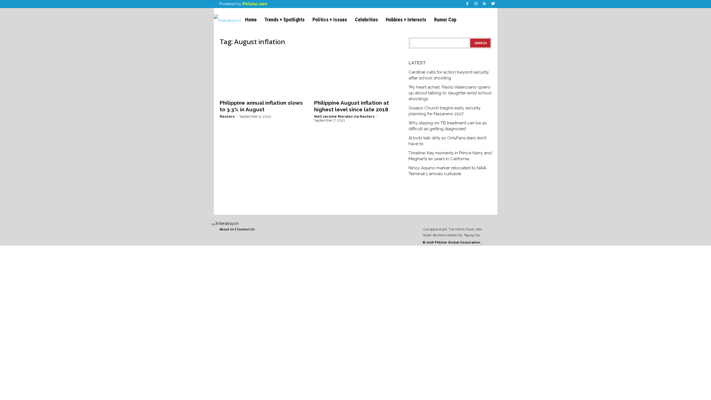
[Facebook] (467, 4)
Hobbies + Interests (406, 19)
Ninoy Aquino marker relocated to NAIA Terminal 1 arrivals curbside (447, 170)
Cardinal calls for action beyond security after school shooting (449, 75)
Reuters (227, 116)
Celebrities (366, 19)
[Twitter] (493, 4)
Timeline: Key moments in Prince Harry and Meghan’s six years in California (450, 155)
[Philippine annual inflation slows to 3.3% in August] (261, 74)
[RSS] (484, 4)
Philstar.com (254, 4)
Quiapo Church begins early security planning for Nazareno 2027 (444, 110)
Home (251, 19)
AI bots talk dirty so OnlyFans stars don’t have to (447, 140)
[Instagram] (476, 4)
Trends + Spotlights (284, 19)
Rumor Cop (445, 19)
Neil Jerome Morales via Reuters (344, 116)
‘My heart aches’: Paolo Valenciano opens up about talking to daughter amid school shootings (450, 93)
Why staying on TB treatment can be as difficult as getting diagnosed (448, 125)
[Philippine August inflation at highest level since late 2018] (355, 74)
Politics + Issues (329, 19)
